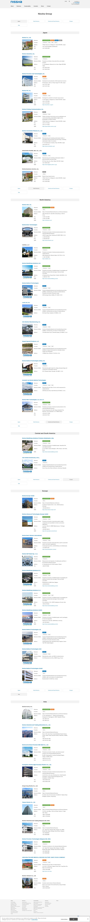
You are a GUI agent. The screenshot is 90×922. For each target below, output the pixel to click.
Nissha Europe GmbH (28, 495)
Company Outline (13, 903)
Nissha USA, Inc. (27, 204)
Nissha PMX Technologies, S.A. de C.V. (33, 399)
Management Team (14, 904)
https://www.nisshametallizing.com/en (50, 278)
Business (19, 6)
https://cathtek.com (46, 258)
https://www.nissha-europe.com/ (49, 509)
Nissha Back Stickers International (32, 535)
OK (73, 919)
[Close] (87, 919)
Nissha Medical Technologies (30, 283)
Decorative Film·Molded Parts (26, 903)
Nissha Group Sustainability (38, 904)
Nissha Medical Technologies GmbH (32, 668)
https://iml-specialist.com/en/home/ (49, 530)
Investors (36, 6)
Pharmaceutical (24, 909)
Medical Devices (24, 908)
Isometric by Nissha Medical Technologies (34, 380)
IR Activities (46, 906)
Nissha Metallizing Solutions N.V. (31, 570)
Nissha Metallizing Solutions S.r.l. (31, 590)
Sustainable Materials (25, 904)
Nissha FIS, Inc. (26, 90)
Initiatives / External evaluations (38, 912)
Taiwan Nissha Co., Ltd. (28, 802)
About (12, 6)
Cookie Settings (64, 919)
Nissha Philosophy (13, 905)
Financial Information (48, 903)
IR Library (46, 905)
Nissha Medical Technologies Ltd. (31, 629)
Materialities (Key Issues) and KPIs (39, 907)
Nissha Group (13, 909)
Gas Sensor (24, 907)
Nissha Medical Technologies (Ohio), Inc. (33, 360)
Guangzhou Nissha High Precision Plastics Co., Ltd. (36, 764)
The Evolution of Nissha (14, 911)
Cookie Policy (34, 919)
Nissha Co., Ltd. (26, 37)
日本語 (66, 1)
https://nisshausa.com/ (47, 220)
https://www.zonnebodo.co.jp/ (48, 146)
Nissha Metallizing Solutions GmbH (32, 610)
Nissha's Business (13, 908)
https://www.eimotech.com (47, 240)
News (42, 6)
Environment (35, 909)
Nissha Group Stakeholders (38, 908)
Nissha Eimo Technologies (29, 224)
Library (12, 913)
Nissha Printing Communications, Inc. (32, 109)
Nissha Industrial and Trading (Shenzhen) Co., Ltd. (36, 725)
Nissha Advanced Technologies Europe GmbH (35, 514)
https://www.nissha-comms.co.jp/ (49, 126)
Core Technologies (13, 910)
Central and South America (53, 21)
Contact (49, 6)
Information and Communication (27, 910)
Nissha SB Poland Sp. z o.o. (30, 554)
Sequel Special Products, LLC (30, 341)
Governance (35, 911)
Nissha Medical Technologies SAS (31, 649)
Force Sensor (24, 906)
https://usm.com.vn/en (47, 871)
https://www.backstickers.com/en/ (49, 549)
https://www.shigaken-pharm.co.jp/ (49, 164)
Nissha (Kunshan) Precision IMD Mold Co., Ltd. (35, 744)
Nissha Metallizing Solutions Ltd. (31, 263)
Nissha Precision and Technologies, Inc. (33, 73)
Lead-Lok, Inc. (26, 302)
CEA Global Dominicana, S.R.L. (31, 457)
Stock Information (47, 904)
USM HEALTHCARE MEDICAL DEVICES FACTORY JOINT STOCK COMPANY (43, 857)
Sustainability (27, 6)
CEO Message (36, 903)
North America (36, 21)
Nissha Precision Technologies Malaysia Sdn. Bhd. (36, 839)
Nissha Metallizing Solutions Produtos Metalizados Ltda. (38, 438)
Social (34, 910)
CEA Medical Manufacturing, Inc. (31, 322)
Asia (19, 25)
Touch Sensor (24, 905)
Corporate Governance (14, 912)
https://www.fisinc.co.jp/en (47, 104)
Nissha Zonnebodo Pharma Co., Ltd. (32, 130)
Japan (19, 21)
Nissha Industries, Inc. (28, 54)
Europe (71, 21)
